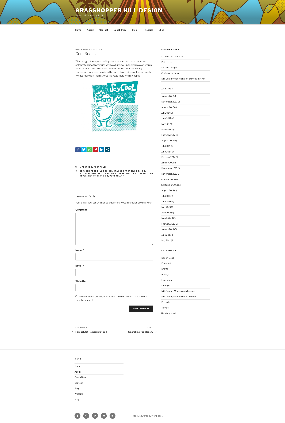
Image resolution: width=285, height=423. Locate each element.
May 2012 (166, 240)
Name (79, 250)
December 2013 (169, 168)
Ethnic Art (166, 263)
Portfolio (100, 167)
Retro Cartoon (98, 176)
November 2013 (169, 173)
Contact (103, 30)
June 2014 (166, 151)
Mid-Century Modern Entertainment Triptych (183, 78)
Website (80, 281)
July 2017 (165, 113)
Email (79, 265)
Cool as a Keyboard (170, 73)
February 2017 (168, 135)
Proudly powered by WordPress (147, 416)
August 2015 (167, 140)
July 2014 (165, 146)
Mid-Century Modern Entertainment (179, 296)
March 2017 (167, 129)
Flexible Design (169, 67)
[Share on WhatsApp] (89, 149)
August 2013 (167, 190)
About (90, 30)
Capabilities (120, 30)
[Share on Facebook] (78, 149)
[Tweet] (84, 149)
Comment (81, 209)
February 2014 (168, 157)
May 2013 (166, 207)
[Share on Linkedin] (101, 149)
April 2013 (166, 212)
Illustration (88, 173)
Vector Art (117, 176)
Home (78, 30)
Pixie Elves (166, 62)
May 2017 (166, 124)
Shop (161, 30)
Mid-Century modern (111, 173)
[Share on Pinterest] (95, 149)
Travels (165, 307)
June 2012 (166, 235)
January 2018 (167, 96)
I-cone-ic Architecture (172, 56)
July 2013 (165, 196)
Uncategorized (168, 313)
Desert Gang (167, 258)
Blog (134, 30)
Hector (97, 49)
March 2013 (167, 218)
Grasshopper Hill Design (119, 10)
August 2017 (167, 107)
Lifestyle (86, 167)
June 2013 (166, 201)
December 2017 (169, 101)
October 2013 (168, 179)
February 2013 (168, 223)
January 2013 (167, 229)
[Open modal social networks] (107, 149)
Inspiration (166, 280)
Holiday (164, 274)
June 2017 (166, 118)
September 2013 (169, 185)
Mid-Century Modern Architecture (178, 291)
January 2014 (167, 162)
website (149, 30)
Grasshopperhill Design (129, 171)
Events (164, 269)
